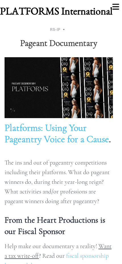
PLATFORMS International (56, 11)
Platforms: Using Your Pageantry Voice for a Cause (57, 133)
